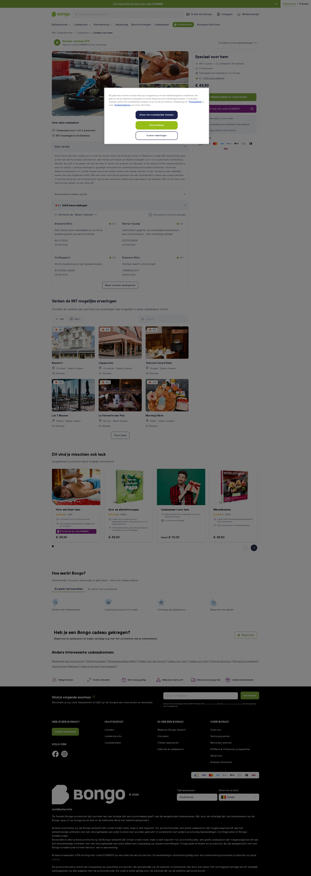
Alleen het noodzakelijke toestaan (156, 115)
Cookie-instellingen (157, 136)
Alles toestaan (156, 125)
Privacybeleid (195, 102)
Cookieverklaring (122, 105)
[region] (156, 116)
